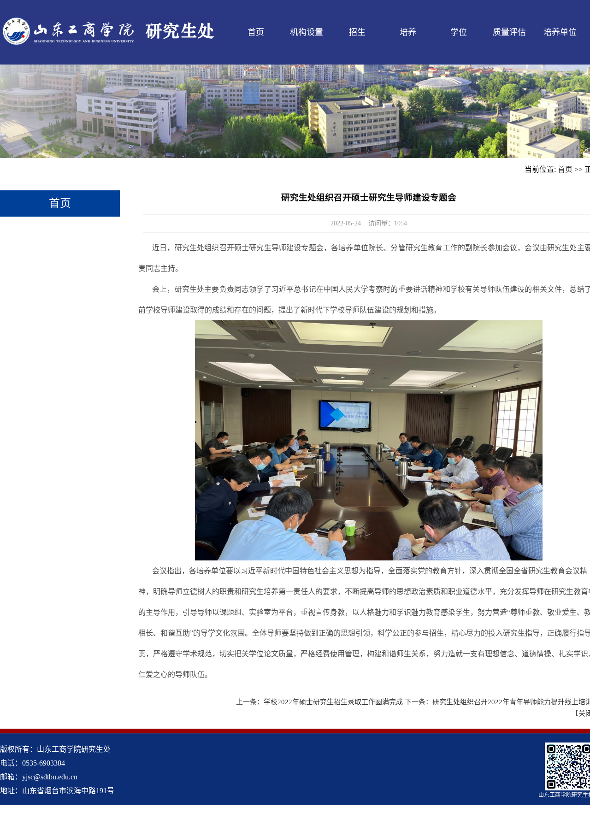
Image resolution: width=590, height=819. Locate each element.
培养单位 (560, 32)
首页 (256, 32)
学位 (458, 32)
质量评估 (509, 32)
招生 (357, 32)
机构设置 (306, 32)
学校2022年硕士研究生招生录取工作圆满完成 (333, 702)
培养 (408, 32)
